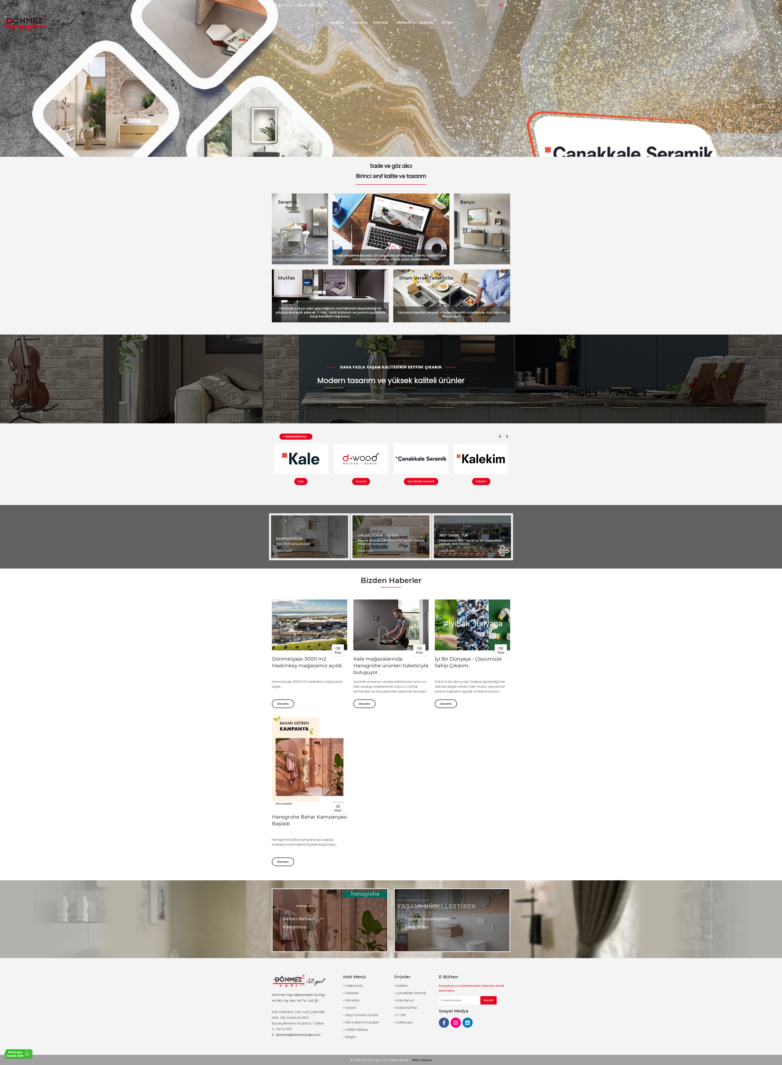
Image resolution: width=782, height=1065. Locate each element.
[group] (391, 78)
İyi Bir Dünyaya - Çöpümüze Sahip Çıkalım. (468, 662)
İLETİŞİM (447, 23)
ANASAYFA (336, 23)
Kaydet (489, 1000)
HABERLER (426, 23)
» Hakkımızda (353, 985)
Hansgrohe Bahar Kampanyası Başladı (309, 820)
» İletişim (349, 1037)
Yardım (482, 5)
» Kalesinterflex (405, 1007)
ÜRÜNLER (382, 23)
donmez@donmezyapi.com (298, 1034)
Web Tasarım (422, 1060)
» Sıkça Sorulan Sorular (360, 1015)
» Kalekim (401, 985)
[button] (500, 437)
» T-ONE (400, 1015)
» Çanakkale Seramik (410, 993)
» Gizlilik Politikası (355, 1029)
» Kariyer (349, 1007)
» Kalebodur (403, 1022)
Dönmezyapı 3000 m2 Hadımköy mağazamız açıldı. (307, 662)
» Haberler (351, 993)
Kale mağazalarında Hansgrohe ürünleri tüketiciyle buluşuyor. (390, 665)
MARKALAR (404, 23)
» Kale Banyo (404, 1000)
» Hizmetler (351, 1000)
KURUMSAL (360, 23)
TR (505, 5)
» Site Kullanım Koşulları (361, 1022)
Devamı (283, 704)
